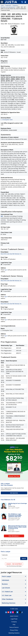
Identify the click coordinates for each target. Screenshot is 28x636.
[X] (20, 612)
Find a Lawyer (5, 551)
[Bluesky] (17, 612)
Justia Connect (14, 616)
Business (5, 584)
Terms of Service (14, 627)
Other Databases (7, 599)
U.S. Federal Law (7, 592)
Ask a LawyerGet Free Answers (7, 484)
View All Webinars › (14, 536)
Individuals (5, 580)
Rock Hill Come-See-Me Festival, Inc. (11, 254)
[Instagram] (13, 612)
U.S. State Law (6, 595)
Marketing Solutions (8, 603)
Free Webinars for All (8, 500)
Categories (15, 5)
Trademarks (8, 5)
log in (6, 270)
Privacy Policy (14, 630)
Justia (2, 5)
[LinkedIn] (6, 612)
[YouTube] (8, 612)
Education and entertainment (8, 7)
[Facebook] (11, 612)
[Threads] (15, 612)
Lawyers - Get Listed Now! (14, 564)
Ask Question (14, 493)
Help (14, 624)
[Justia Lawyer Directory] (22, 612)
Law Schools (6, 588)
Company (14, 621)
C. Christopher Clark (7, 119)
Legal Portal (14, 619)
